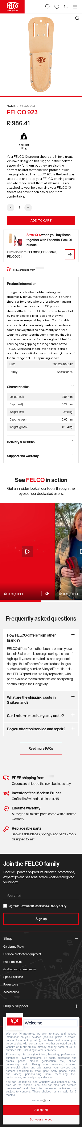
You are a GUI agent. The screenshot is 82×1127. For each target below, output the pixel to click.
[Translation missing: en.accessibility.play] (27, 551)
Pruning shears (12, 961)
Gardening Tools (13, 946)
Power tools (10, 984)
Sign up (41, 919)
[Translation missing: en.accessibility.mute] (45, 593)
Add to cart (41, 220)
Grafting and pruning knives (20, 969)
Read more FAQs (41, 748)
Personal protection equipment (22, 954)
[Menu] (75, 6)
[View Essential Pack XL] (70, 254)
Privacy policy (57, 906)
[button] (47, 6)
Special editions (13, 977)
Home (11, 105)
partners (28, 1033)
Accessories (11, 992)
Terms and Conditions (33, 906)
